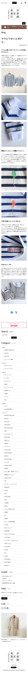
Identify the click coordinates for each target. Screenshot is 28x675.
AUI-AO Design (8, 459)
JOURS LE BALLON (9, 350)
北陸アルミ (7, 440)
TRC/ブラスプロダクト (10, 534)
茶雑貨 (6, 512)
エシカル (7, 378)
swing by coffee (8, 465)
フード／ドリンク (9, 368)
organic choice (8, 477)
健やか (4, 403)
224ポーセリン (8, 543)
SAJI (6, 499)
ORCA (6, 506)
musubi (6, 524)
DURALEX (7, 487)
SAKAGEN (7, 531)
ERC (6, 431)
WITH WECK (8, 562)
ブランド (5, 412)
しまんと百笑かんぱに (10, 509)
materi (6, 556)
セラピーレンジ (8, 527)
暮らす (4, 372)
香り (6, 399)
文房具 (6, 393)
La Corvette (7, 537)
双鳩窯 (6, 518)
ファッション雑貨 (9, 359)
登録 (4, 598)
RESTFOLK (7, 437)
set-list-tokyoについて (8, 576)
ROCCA (6, 456)
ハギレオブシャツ (9, 434)
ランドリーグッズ (9, 387)
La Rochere (7, 546)
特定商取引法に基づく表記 (9, 583)
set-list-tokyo (8, 496)
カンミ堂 (7, 462)
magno (6, 490)
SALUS (6, 443)
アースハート (8, 446)
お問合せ (5, 578)
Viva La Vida (7, 449)
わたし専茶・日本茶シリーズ (11, 471)
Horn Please (7, 424)
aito (5, 493)
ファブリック (8, 381)
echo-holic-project (9, 427)
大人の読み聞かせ (9, 409)
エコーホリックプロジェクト (11, 540)
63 (5, 515)
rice (5, 552)
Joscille (6, 549)
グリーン (7, 396)
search (14, 2)
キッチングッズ (8, 365)
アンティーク (8, 374)
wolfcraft (7, 565)
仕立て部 (7, 356)
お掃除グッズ (8, 390)
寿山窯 (6, 468)
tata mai (6, 353)
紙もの (6, 384)
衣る (4, 347)
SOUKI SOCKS (8, 452)
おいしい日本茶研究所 (10, 521)
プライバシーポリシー (8, 580)
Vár (5, 481)
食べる (4, 363)
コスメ (6, 406)
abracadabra (8, 559)
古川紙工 (7, 502)
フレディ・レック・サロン (11, 484)
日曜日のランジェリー (10, 474)
